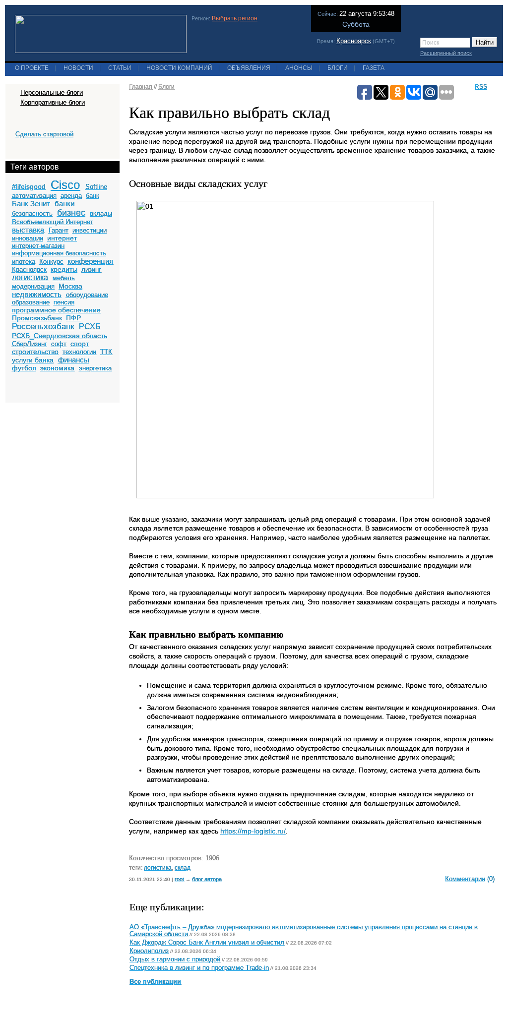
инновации (27, 238)
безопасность (32, 213)
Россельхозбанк (43, 326)
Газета (373, 67)
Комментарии (465, 879)
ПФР (73, 318)
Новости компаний (179, 67)
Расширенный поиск (446, 53)
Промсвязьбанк (37, 318)
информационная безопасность (59, 253)
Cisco (65, 184)
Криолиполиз (149, 951)
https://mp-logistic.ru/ (253, 831)
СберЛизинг (29, 344)
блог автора (207, 879)
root (179, 879)
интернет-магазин (38, 245)
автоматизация (34, 195)
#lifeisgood (29, 186)
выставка (28, 230)
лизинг (91, 269)
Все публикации (155, 981)
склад (182, 867)
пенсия (64, 302)
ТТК (106, 352)
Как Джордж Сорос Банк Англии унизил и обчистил (206, 942)
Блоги (337, 67)
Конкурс (51, 261)
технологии (79, 352)
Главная (140, 86)
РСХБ (90, 326)
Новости (78, 67)
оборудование (87, 294)
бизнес (71, 213)
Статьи (119, 67)
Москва (70, 286)
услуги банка (33, 360)
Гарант (58, 230)
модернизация (33, 286)
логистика (30, 277)
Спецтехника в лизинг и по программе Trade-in (199, 967)
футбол (24, 368)
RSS (481, 86)
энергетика (95, 368)
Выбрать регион (234, 18)
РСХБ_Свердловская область (59, 336)
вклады (101, 213)
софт (58, 344)
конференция (90, 261)
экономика (57, 368)
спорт (79, 344)
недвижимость (37, 294)
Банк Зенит (31, 203)
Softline (96, 186)
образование (31, 302)
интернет (62, 238)
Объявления (248, 67)
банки (64, 203)
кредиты (64, 269)
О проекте (32, 67)
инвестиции (89, 230)
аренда (71, 195)
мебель (64, 278)
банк (92, 195)
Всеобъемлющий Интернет (52, 222)
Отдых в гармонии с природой (174, 959)
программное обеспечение (56, 310)
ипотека (23, 261)
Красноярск (353, 41)
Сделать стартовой (44, 134)
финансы (73, 360)
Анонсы (299, 67)
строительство (35, 352)
